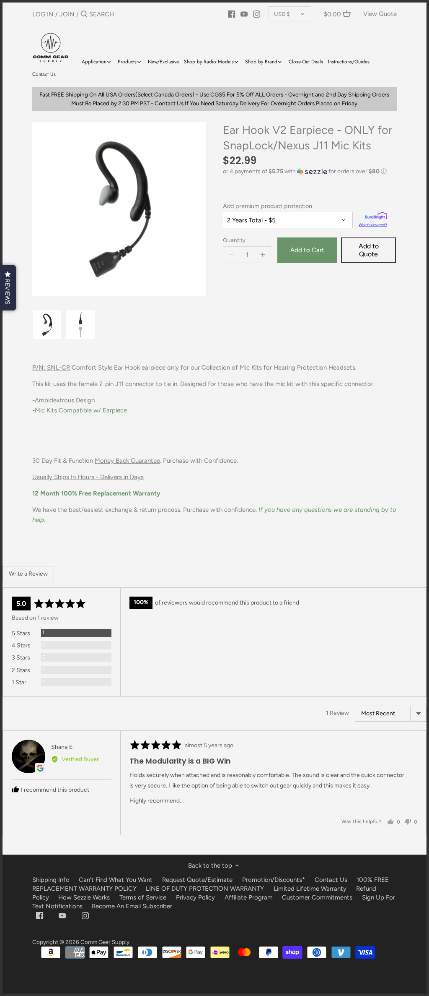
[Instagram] (256, 14)
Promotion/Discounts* (273, 880)
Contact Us (331, 880)
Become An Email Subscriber (132, 906)
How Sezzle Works (84, 897)
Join (67, 14)
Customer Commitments (317, 897)
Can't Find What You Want (115, 880)
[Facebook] (231, 14)
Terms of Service (143, 897)
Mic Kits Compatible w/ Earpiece (81, 410)
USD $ (282, 13)
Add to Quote (369, 250)
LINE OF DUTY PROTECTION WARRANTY (205, 888)
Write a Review (28, 573)
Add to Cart (307, 250)
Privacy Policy (195, 897)
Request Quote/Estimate (198, 880)
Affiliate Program (249, 897)
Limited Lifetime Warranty (310, 888)
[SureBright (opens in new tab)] (376, 217)
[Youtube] (244, 14)
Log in (43, 14)
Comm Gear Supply (104, 942)
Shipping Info (51, 880)
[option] (47, 324)
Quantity (234, 240)
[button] (310, 171)
